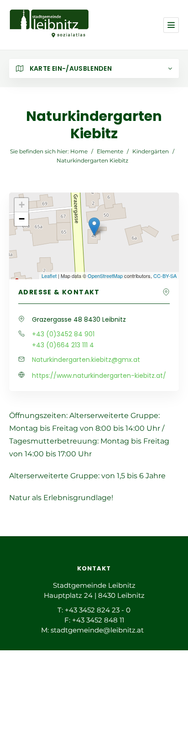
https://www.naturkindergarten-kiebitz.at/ (99, 375)
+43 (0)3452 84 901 (63, 334)
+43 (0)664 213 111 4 (63, 345)
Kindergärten (150, 151)
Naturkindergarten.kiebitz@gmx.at (86, 359)
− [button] (22, 219)
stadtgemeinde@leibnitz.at (97, 630)
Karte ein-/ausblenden (70, 68)
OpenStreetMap (105, 275)
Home (79, 151)
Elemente (110, 151)
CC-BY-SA (165, 275)
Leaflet (49, 275)
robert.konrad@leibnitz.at (99, 704)
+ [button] (22, 204)
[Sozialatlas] (49, 25)
